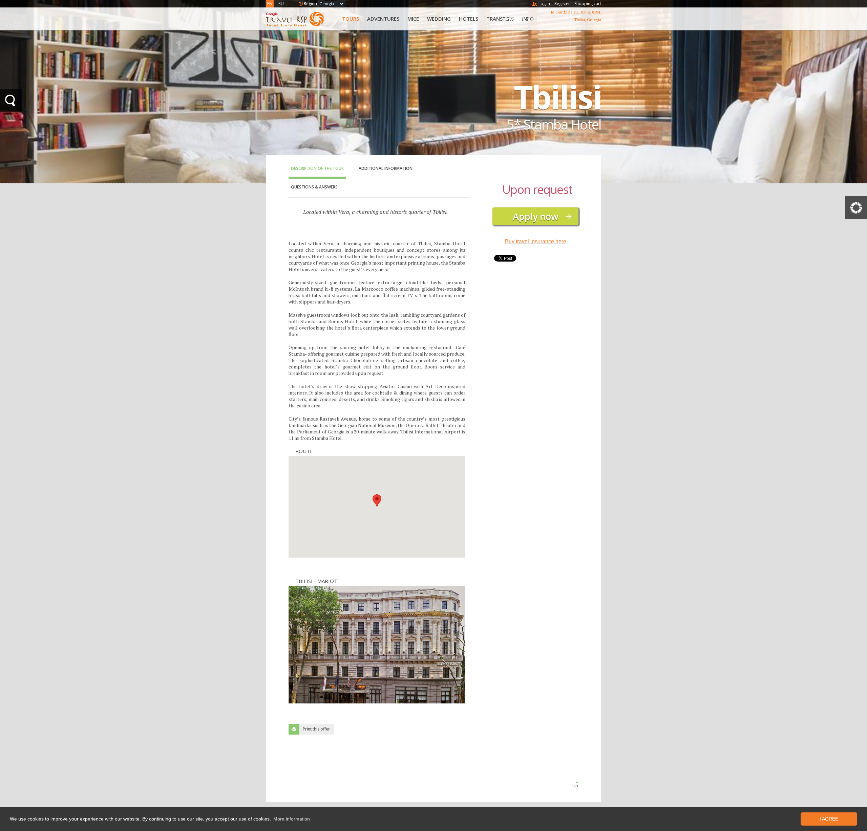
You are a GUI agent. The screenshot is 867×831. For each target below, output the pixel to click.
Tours (350, 18)
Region (310, 3)
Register (562, 3)
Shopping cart (587, 3)
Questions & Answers (314, 187)
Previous (312, 644)
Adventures (383, 18)
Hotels (468, 18)
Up (575, 786)
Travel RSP (300, 18)
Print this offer (316, 729)
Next (441, 644)
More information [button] (291, 819)
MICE (413, 18)
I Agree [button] (829, 819)
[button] (377, 500)
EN (269, 3)
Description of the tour (317, 168)
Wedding (439, 18)
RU (281, 3)
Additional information (386, 168)
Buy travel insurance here (535, 241)
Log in (544, 3)
